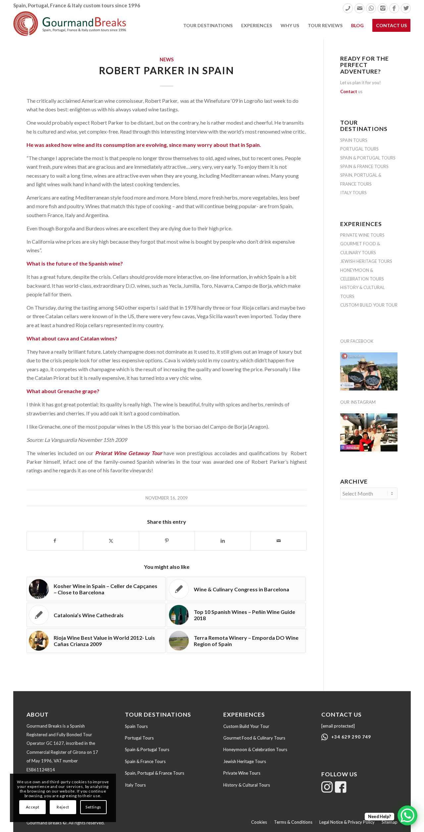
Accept (32, 806)
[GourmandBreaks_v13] (69, 25)
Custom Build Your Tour (246, 726)
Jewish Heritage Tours (244, 761)
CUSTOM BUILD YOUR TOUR (369, 305)
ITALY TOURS (353, 192)
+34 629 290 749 (351, 737)
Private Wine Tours (241, 773)
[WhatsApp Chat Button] (407, 815)
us (351, 91)
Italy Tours (135, 785)
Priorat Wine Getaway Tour (128, 453)
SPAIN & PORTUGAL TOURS (368, 157)
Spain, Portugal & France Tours (154, 773)
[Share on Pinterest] (167, 540)
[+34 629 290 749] (325, 737)
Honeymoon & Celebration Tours (255, 749)
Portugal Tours (139, 738)
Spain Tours (136, 726)
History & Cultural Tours (246, 785)
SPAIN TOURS (353, 140)
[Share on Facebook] (55, 540)
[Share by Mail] (278, 540)
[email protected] (338, 726)
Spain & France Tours (145, 761)
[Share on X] (111, 540)
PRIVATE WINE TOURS (362, 235)
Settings (93, 806)
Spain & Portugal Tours (147, 749)
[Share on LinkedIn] (222, 540)
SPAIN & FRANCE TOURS (364, 166)
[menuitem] (348, 8)
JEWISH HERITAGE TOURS (366, 261)
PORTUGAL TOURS (359, 148)
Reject (63, 806)
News (167, 59)
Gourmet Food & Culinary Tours (254, 738)
